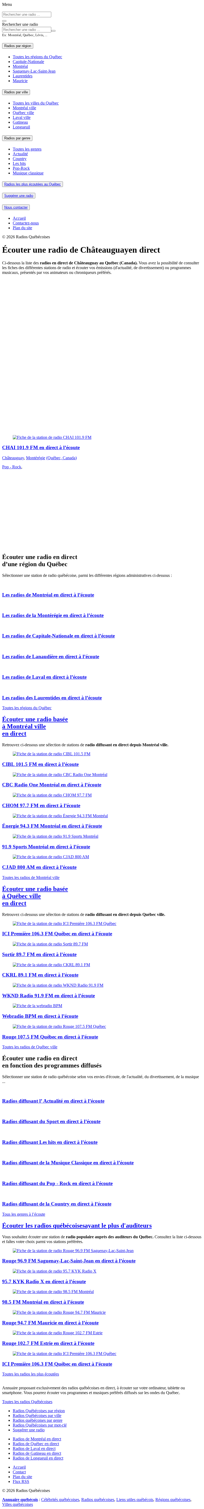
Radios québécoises (97, 1499)
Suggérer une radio (18, 196)
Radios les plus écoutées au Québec (32, 184)
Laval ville (22, 117)
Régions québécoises (172, 1499)
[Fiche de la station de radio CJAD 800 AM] (102, 856)
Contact (19, 1472)
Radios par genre (17, 138)
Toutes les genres (27, 149)
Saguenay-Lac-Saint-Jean (34, 71)
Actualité (20, 154)
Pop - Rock (11, 467)
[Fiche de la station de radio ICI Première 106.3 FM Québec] (102, 923)
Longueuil (21, 127)
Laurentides (22, 76)
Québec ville (23, 112)
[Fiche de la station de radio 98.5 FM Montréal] (102, 1291)
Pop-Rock (21, 168)
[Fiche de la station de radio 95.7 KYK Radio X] (102, 1271)
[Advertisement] (102, 316)
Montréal (20, 66)
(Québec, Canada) (61, 458)
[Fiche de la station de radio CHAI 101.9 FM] (102, 437)
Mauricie (20, 80)
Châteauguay (13, 458)
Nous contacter (16, 207)
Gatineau (20, 122)
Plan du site (22, 228)
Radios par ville (16, 92)
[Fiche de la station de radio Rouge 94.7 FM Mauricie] (102, 1312)
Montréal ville (24, 108)
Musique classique (28, 173)
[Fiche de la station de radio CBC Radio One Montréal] (102, 774)
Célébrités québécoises (60, 1499)
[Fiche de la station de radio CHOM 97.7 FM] (102, 795)
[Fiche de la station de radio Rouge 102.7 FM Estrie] (102, 1333)
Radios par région (17, 46)
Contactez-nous (26, 223)
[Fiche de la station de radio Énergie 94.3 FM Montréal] (102, 816)
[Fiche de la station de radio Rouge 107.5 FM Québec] (102, 1026)
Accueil (19, 218)
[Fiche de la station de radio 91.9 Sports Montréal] (102, 836)
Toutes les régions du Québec (37, 57)
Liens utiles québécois (134, 1499)
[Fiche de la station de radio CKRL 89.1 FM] (102, 964)
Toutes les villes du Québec (36, 103)
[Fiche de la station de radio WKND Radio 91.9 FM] (102, 985)
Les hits (19, 163)
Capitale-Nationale (28, 61)
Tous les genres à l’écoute (23, 1214)
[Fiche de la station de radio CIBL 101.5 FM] (102, 754)
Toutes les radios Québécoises (27, 1401)
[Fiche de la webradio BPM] (102, 1005)
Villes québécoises (17, 1504)
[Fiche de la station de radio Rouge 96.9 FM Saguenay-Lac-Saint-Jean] (102, 1250)
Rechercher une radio (20, 24)
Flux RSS (21, 1481)
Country (20, 158)
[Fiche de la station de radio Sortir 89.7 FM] (102, 944)
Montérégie (35, 458)
